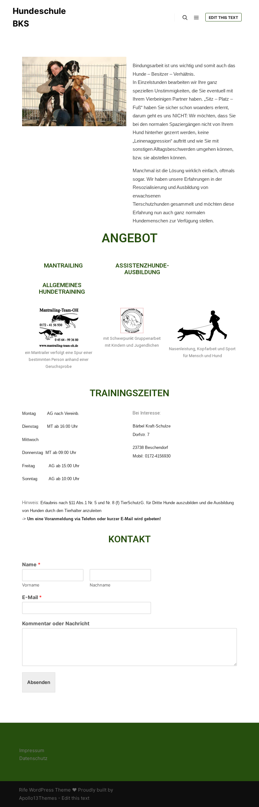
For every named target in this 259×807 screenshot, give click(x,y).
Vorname (30, 584)
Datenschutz (33, 758)
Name (31, 564)
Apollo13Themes (38, 798)
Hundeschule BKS (39, 17)
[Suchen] (185, 18)
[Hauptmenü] (196, 18)
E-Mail (32, 597)
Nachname (100, 584)
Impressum (31, 750)
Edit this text (223, 17)
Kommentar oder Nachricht (55, 623)
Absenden (38, 682)
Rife (23, 790)
